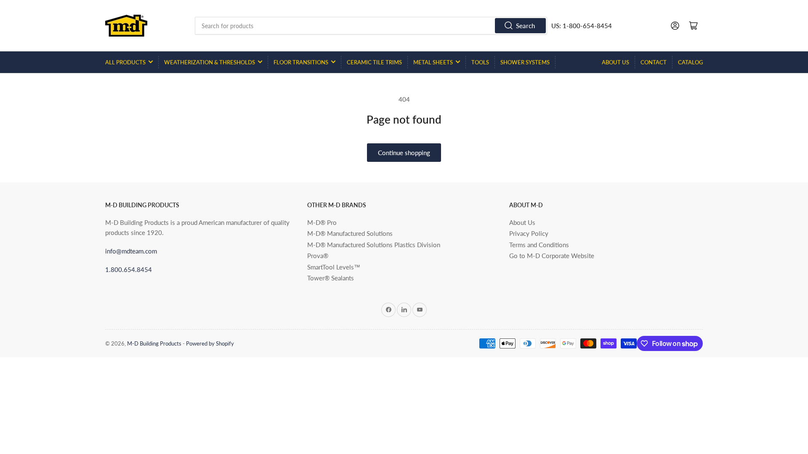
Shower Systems (525, 62)
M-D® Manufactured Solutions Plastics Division (373, 244)
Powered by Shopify (210, 343)
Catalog (690, 62)
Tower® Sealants (330, 278)
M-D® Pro (322, 222)
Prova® (317, 255)
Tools (480, 62)
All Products (125, 62)
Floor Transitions (301, 62)
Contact (654, 62)
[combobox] (371, 25)
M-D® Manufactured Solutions (350, 233)
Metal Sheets (433, 62)
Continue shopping (404, 152)
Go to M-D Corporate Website (551, 255)
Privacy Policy (528, 233)
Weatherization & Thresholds (209, 62)
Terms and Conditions (539, 244)
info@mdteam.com (131, 251)
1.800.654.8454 (128, 269)
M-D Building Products (154, 343)
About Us (615, 62)
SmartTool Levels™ (333, 267)
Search (525, 25)
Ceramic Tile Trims (374, 62)
